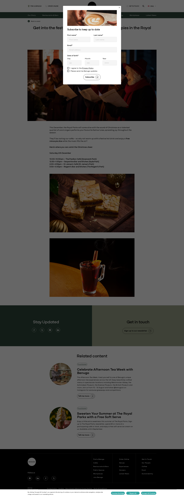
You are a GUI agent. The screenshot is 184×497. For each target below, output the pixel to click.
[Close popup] (119, 8)
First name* (72, 35)
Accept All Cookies (148, 493)
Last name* (98, 35)
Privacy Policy (87, 68)
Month (87, 58)
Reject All (133, 493)
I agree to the (81, 68)
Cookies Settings (118, 493)
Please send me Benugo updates (83, 71)
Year (104, 58)
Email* (70, 45)
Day (68, 58)
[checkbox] (68, 68)
